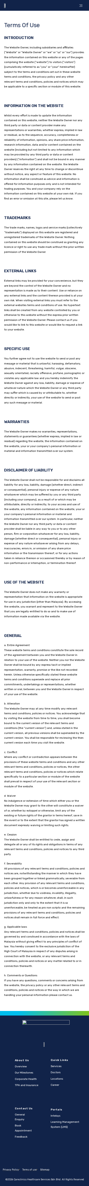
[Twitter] (44, 1156)
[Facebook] (36, 1156)
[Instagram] (52, 1156)
